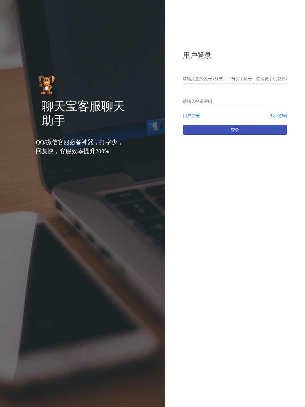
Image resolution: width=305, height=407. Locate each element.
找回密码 (278, 116)
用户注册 (191, 116)
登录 (235, 130)
